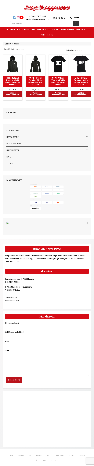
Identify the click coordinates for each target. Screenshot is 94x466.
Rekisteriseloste (12, 300)
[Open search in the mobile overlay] (44, 23)
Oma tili (76, 18)
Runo (8, 157)
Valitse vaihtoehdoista (12, 94)
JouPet (46, 460)
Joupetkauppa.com (47, 8)
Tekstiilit (11, 163)
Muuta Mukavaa (13, 144)
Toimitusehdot (11, 297)
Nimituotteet (12, 150)
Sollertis (54, 460)
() (62, 18)
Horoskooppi (12, 137)
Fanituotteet (12, 130)
